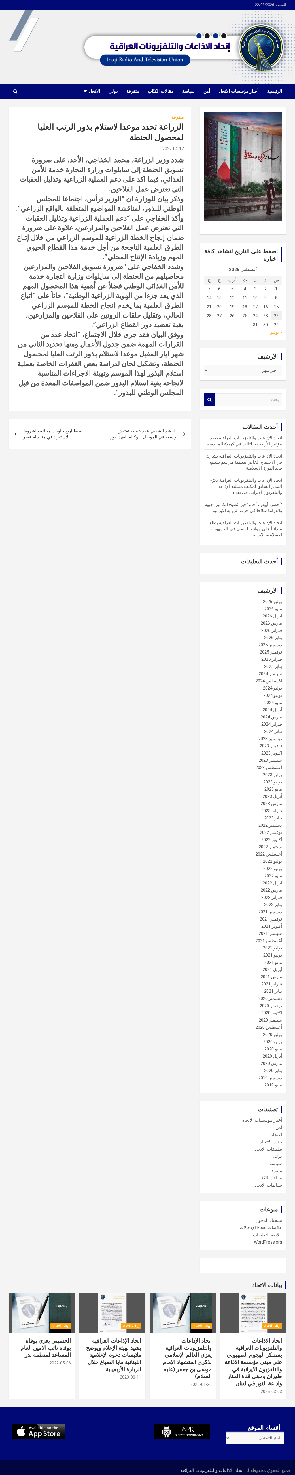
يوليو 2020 (272, 1034)
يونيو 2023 (272, 782)
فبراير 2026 (271, 630)
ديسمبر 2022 (270, 825)
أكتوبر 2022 (271, 839)
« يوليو (276, 332)
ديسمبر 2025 (270, 644)
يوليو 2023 (272, 774)
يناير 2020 (273, 1070)
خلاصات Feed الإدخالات (261, 1227)
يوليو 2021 (272, 948)
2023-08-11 (130, 1377)
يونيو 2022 (272, 868)
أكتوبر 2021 (271, 926)
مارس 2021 (271, 976)
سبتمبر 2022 (270, 846)
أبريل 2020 (272, 1056)
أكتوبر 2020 (271, 1012)
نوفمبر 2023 (271, 745)
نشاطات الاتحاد (268, 1185)
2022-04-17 (173, 148)
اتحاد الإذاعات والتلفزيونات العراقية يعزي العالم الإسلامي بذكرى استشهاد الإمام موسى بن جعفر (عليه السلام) (187, 1358)
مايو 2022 (273, 875)
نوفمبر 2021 (271, 919)
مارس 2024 (271, 717)
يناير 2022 (273, 904)
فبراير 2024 (271, 724)
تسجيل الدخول (269, 1220)
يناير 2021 (273, 991)
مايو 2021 (273, 962)
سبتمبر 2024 (270, 673)
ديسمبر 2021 (270, 911)
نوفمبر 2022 (271, 832)
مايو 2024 (273, 702)
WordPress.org (268, 1242)
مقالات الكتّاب (160, 91)
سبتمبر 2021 (270, 933)
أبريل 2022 (272, 883)
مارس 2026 (271, 623)
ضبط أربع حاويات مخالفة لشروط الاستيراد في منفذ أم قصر (52, 434)
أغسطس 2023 (269, 767)
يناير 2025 (273, 666)
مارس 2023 (271, 803)
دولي (113, 91)
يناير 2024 (273, 731)
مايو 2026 (273, 608)
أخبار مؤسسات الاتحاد (238, 91)
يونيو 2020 (272, 1041)
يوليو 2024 (272, 688)
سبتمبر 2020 (270, 1020)
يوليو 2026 (272, 601)
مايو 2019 (273, 1085)
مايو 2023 (273, 789)
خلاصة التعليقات (267, 1234)
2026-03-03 (271, 1391)
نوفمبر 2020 (271, 1005)
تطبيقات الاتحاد (268, 1149)
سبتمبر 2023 (270, 760)
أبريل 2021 (272, 969)
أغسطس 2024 (269, 681)
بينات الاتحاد (271, 1141)
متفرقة (132, 91)
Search (209, 399)
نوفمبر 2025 (271, 652)
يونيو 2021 (272, 955)
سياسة (188, 91)
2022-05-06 (60, 1363)
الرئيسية (274, 91)
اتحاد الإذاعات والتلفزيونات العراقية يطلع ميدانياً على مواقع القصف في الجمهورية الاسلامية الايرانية (245, 528)
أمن (206, 91)
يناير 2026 (273, 637)
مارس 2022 (271, 890)
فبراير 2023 (271, 810)
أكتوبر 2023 (271, 753)
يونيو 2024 (272, 695)
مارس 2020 (271, 1063)
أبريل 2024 (272, 709)
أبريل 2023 (272, 796)
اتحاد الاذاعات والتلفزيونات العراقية (211, 1470)
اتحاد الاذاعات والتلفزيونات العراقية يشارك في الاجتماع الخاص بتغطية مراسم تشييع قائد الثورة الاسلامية (244, 462)
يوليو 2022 (272, 861)
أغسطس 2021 (269, 940)
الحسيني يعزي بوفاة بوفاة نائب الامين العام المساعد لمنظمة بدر (46, 1347)
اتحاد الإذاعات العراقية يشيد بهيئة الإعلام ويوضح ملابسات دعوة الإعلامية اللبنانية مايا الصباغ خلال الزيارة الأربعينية (113, 1355)
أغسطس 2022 (269, 854)
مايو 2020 (273, 1049)
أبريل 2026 (272, 616)
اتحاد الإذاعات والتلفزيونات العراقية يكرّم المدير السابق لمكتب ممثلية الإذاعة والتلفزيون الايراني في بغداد (245, 486)
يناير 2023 (273, 818)
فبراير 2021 (271, 984)
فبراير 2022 (271, 897)
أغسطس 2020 (269, 1027)
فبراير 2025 (271, 659)
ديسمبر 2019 (270, 1077)
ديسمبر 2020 (270, 998)
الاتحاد (94, 91)
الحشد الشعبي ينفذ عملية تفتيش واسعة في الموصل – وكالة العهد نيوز (144, 434)
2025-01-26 (201, 1384)
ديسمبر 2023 (270, 738)
